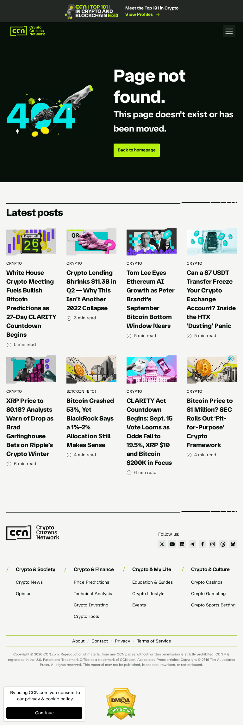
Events (139, 605)
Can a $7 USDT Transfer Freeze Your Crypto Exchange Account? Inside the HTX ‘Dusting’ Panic (211, 299)
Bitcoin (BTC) (81, 391)
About (78, 641)
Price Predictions (91, 582)
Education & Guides (152, 582)
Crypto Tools (86, 616)
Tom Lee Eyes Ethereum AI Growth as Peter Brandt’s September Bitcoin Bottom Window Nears (151, 299)
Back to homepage (137, 150)
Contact (99, 641)
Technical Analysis (93, 593)
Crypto (14, 263)
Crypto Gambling (208, 593)
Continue (44, 713)
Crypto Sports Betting (213, 605)
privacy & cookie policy (49, 699)
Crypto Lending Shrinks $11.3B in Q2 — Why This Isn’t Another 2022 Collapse (91, 290)
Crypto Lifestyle (148, 593)
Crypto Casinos (206, 582)
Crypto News (29, 582)
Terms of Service (154, 641)
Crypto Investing (91, 605)
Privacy (122, 641)
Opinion (24, 593)
